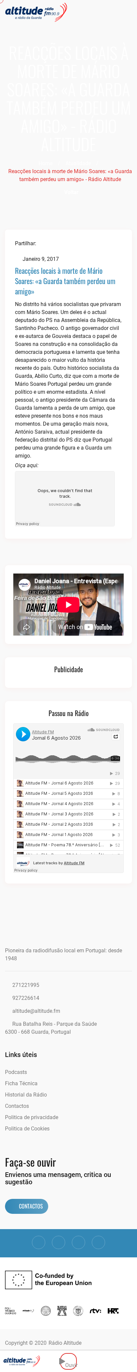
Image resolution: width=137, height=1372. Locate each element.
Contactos (17, 1106)
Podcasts (16, 1072)
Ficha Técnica (21, 1083)
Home (46, 163)
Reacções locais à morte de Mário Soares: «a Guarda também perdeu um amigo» (65, 280)
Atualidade (78, 163)
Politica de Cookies (27, 1128)
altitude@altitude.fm (36, 1011)
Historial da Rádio (26, 1095)
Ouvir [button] (71, 1361)
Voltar (70, 192)
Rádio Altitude (65, 1343)
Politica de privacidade (31, 1117)
